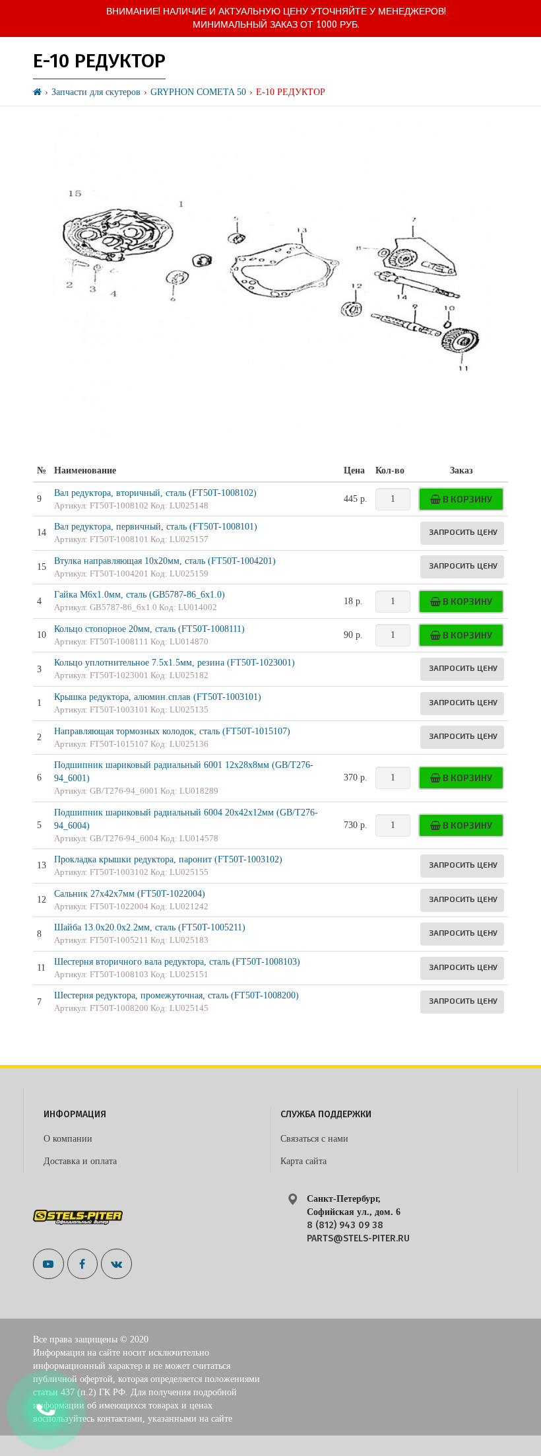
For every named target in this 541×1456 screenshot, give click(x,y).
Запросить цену (463, 531)
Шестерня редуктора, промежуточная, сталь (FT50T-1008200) (176, 995)
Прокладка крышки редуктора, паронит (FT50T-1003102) (168, 859)
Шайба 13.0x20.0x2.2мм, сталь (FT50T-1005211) (149, 927)
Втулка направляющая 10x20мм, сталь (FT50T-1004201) (165, 561)
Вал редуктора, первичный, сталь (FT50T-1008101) (155, 527)
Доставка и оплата (80, 1161)
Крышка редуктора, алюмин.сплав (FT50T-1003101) (157, 697)
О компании (68, 1139)
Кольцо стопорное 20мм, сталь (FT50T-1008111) (149, 629)
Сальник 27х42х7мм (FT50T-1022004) (129, 894)
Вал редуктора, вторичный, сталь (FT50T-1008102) (155, 493)
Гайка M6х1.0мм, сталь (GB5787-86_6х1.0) (139, 595)
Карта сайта (303, 1161)
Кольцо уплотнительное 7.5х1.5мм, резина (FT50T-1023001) (174, 663)
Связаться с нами (314, 1139)
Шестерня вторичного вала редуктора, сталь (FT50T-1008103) (177, 962)
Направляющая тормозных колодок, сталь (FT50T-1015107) (172, 731)
